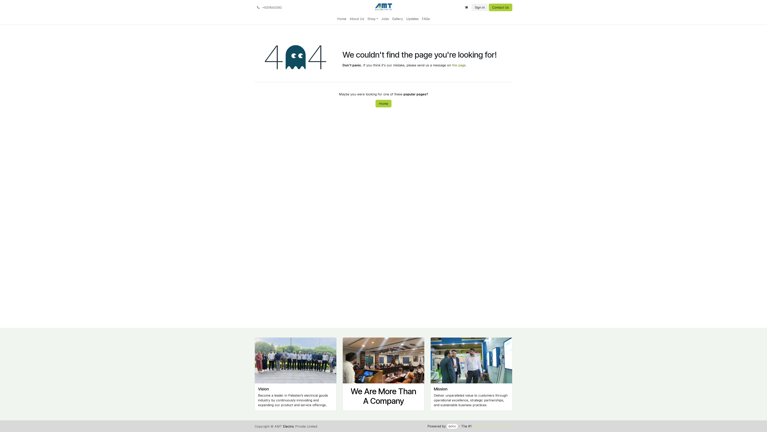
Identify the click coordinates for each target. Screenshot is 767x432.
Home (383, 104)
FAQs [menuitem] (426, 19)
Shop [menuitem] (371, 19)
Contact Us (500, 7)
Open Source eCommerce (492, 426)
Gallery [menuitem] (397, 19)
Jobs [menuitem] (385, 19)
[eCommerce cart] (466, 7)
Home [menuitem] (341, 19)
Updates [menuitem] (412, 19)
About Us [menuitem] (357, 19)
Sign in (480, 7)
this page (459, 65)
